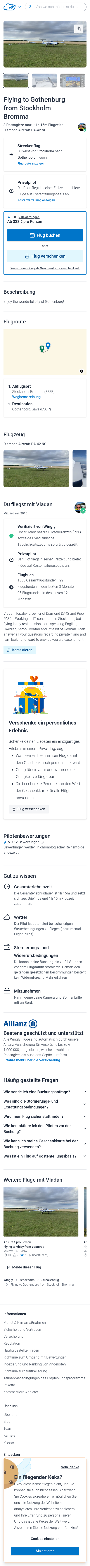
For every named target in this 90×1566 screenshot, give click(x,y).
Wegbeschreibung (26, 397)
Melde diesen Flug (26, 1267)
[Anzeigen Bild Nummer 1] (15, 80)
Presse (8, 1442)
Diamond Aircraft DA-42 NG (25, 130)
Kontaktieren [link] (22, 650)
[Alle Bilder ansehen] (45, 44)
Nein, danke (70, 1467)
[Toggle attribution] (81, 371)
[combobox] (56, 7)
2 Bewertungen (29, 217)
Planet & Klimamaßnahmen (24, 1323)
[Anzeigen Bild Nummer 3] (72, 80)
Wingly (8, 1280)
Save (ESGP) (41, 409)
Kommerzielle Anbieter (20, 1392)
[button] (48, 346)
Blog (6, 1421)
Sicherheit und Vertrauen (22, 1329)
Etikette (9, 1385)
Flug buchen (48, 235)
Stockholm (27, 1280)
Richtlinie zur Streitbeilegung (25, 1371)
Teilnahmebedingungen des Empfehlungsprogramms (44, 1378)
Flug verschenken (48, 256)
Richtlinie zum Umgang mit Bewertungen (34, 1357)
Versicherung (13, 1336)
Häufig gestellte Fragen (21, 1350)
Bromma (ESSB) (42, 392)
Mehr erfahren (56, 977)
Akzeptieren (45, 1551)
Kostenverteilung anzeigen (36, 200)
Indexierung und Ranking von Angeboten (34, 1364)
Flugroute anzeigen (31, 163)
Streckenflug (50, 1280)
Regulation (11, 1343)
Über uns (10, 1415)
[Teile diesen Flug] (78, 29)
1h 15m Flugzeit (49, 125)
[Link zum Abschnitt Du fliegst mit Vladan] (82, 130)
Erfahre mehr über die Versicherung (31, 1060)
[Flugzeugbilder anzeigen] (36, 468)
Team (7, 1428)
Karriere (9, 1435)
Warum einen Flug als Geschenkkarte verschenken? (45, 268)
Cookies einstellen (45, 1539)
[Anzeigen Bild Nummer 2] (44, 80)
